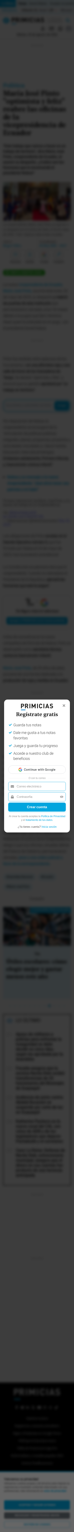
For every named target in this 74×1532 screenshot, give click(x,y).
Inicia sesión (49, 826)
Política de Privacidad (53, 816)
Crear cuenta (37, 807)
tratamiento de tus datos (39, 820)
